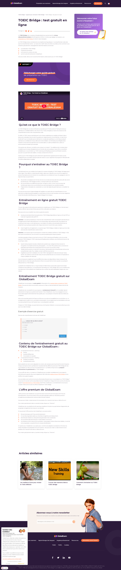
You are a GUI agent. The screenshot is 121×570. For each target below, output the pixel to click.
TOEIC (54, 545)
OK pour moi (21, 563)
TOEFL (60, 545)
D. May (25, 331)
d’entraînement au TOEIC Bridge (31, 382)
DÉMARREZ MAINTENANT (90, 540)
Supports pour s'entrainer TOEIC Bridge (35, 14)
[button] (106, 3)
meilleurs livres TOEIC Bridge (57, 374)
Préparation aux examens (28, 540)
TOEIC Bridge (21, 14)
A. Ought (26, 325)
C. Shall (25, 329)
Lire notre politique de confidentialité (12, 559)
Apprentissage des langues (46, 540)
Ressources (75, 540)
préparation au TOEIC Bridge (25, 39)
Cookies (66, 545)
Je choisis (8, 563)
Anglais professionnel (63, 540)
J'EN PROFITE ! (30, 80)
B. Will (25, 327)
